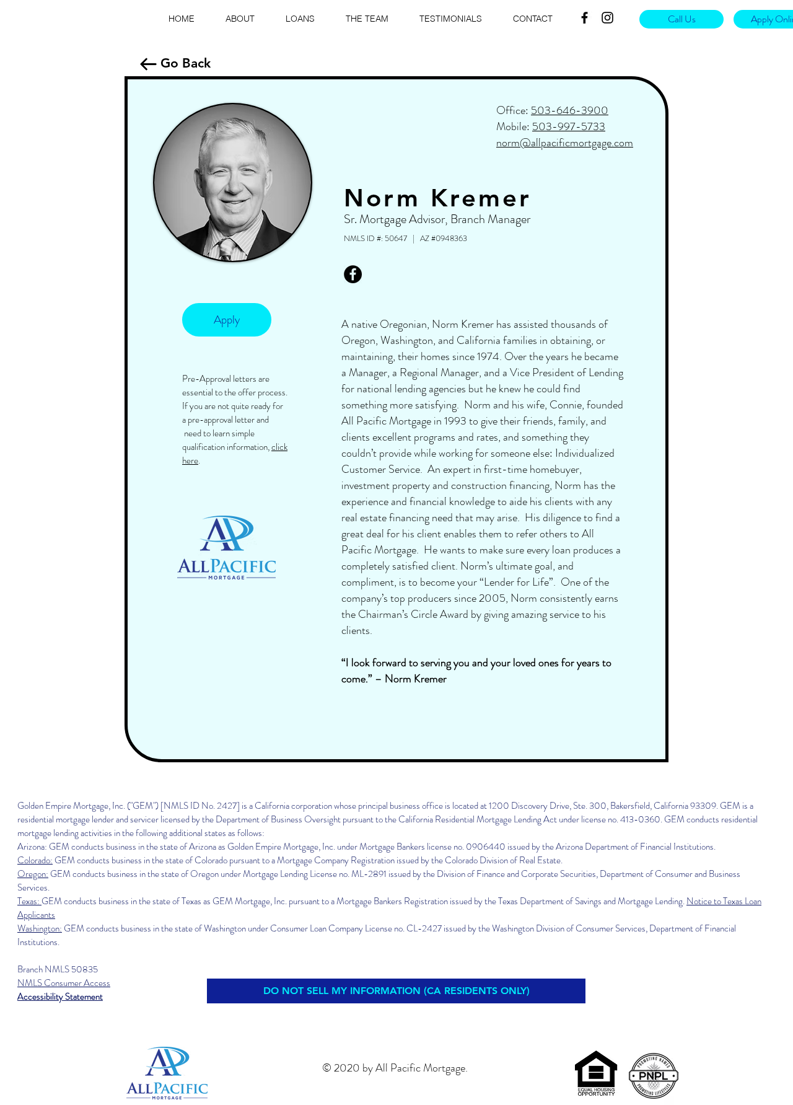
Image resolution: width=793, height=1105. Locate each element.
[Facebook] (584, 17)
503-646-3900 (569, 110)
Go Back (185, 63)
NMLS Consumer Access (63, 983)
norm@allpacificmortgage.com (564, 142)
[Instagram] (607, 17)
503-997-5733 (568, 126)
